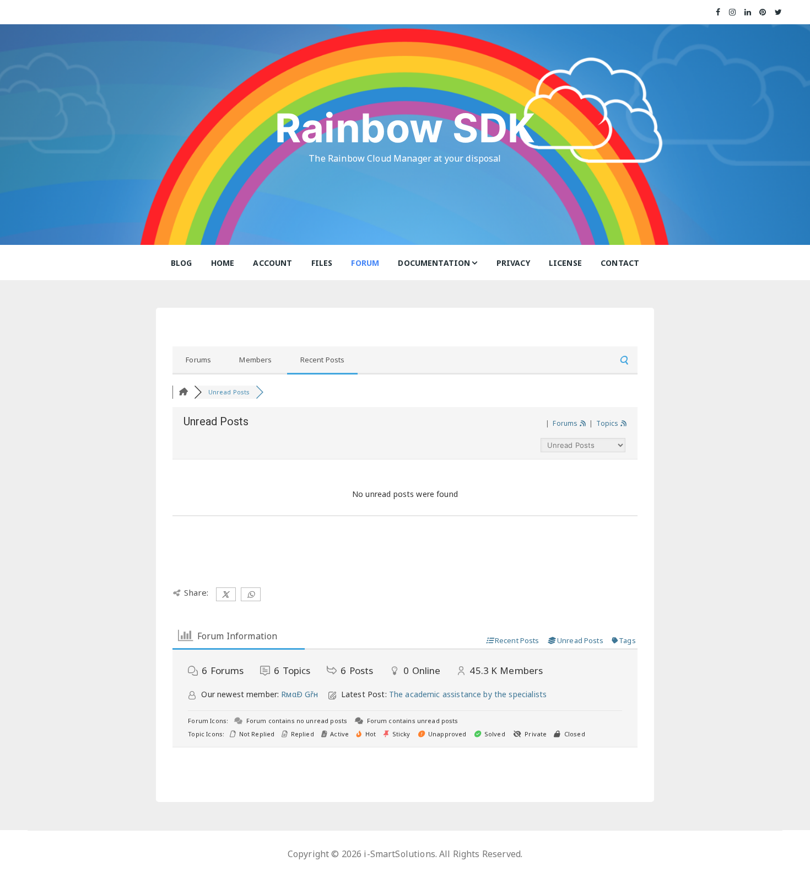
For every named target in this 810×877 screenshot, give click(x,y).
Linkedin (748, 12)
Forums (198, 360)
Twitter (778, 12)
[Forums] (183, 392)
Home (223, 263)
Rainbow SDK (405, 128)
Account (272, 263)
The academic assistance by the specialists (468, 694)
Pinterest (763, 12)
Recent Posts (322, 360)
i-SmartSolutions (399, 854)
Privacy (513, 263)
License (565, 263)
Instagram (733, 12)
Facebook (718, 12)
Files (322, 263)
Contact (620, 263)
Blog (181, 263)
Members (255, 360)
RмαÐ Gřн (299, 694)
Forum (365, 263)
